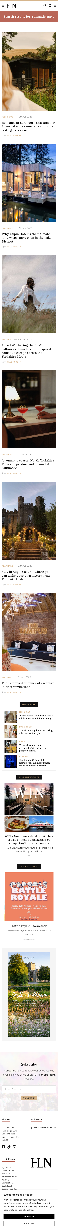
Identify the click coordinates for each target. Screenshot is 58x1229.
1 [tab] (29, 855)
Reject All (29, 1223)
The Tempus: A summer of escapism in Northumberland (28, 685)
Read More (12, 135)
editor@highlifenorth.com (45, 1127)
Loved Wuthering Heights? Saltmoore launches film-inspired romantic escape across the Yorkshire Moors (26, 350)
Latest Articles (8, 1170)
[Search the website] (45, 5)
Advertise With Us (9, 1176)
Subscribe (29, 1097)
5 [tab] (32, 938)
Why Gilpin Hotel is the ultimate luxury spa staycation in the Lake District (26, 237)
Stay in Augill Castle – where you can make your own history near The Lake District (26, 575)
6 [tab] (33, 938)
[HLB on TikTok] (9, 1146)
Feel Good (8, 117)
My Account (7, 1167)
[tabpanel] (29, 818)
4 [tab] (30, 938)
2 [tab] (26, 938)
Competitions (8, 1182)
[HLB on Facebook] (3, 1146)
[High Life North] (41, 1162)
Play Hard (7, 228)
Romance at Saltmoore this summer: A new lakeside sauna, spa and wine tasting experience (28, 126)
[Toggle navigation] (55, 6)
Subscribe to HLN (9, 1189)
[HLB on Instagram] (14, 1146)
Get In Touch (7, 1185)
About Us (6, 1173)
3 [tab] (28, 938)
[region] (29, 1209)
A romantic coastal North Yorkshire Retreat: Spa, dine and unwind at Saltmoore (28, 464)
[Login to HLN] (50, 5)
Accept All (29, 1216)
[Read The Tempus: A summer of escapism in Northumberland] (29, 631)
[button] (4, 6)
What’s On (6, 1179)
